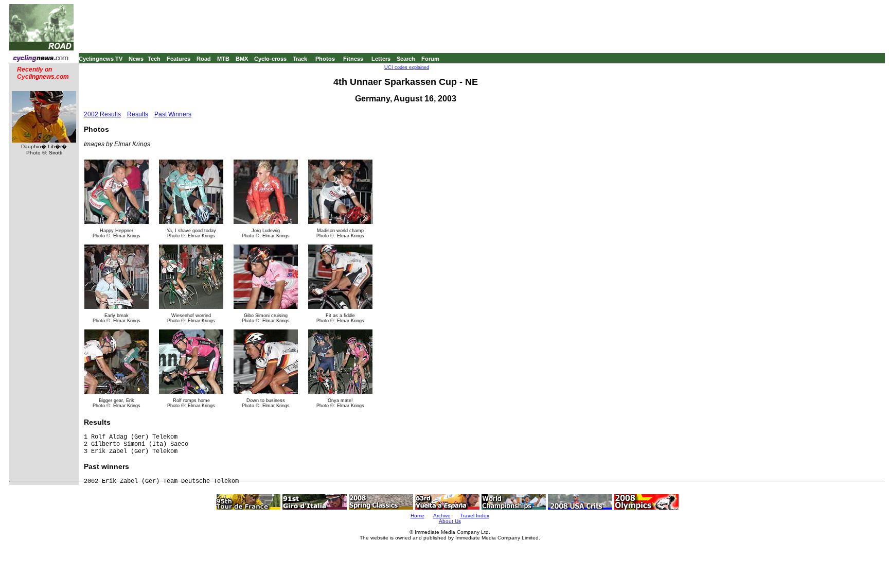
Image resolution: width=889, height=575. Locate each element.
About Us (450, 521)
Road (204, 59)
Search (406, 59)
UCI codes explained (406, 67)
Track (300, 59)
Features (178, 59)
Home (417, 515)
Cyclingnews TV (100, 59)
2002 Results (102, 114)
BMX (242, 59)
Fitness (353, 59)
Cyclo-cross (270, 59)
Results (137, 114)
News (136, 59)
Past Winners (172, 114)
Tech (154, 59)
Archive (442, 515)
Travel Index (474, 515)
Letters (380, 59)
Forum (430, 59)
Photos (325, 59)
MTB (223, 59)
